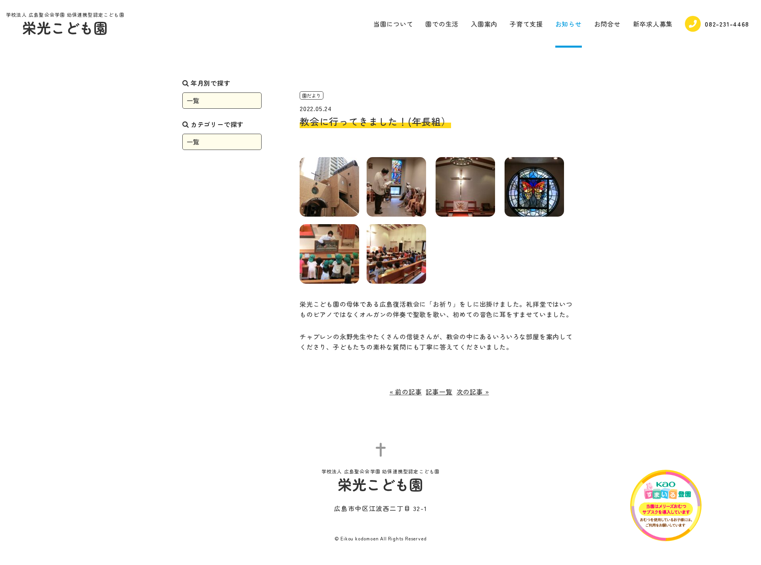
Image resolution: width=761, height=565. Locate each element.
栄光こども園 (65, 25)
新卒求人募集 (653, 24)
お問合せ (607, 24)
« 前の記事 (406, 391)
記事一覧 (439, 391)
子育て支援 (526, 24)
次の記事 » (473, 391)
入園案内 (484, 24)
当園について (393, 24)
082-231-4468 (727, 24)
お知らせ (568, 24)
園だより (311, 95)
